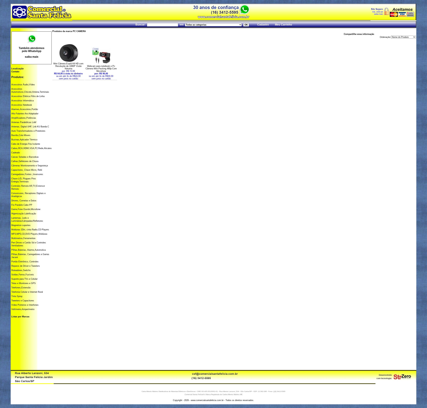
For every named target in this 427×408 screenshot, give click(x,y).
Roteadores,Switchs (21, 270)
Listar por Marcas (20, 316)
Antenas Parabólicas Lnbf (23, 122)
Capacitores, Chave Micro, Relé (26, 170)
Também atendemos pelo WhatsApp (31, 49)
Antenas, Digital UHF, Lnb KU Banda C (30, 126)
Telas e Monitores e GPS (23, 283)
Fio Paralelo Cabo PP (21, 205)
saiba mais (31, 56)
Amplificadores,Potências (23, 118)
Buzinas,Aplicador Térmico (24, 139)
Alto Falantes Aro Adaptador (24, 113)
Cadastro (263, 24)
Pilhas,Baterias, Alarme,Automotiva (28, 250)
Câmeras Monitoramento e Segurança (29, 165)
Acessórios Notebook (21, 105)
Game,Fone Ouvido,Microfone (25, 209)
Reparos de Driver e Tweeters (25, 266)
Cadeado (15, 152)
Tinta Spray (17, 296)
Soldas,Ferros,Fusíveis (22, 274)
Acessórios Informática (22, 100)
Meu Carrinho (283, 24)
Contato (15, 71)
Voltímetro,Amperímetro (22, 309)
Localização (17, 68)
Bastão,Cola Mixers (20, 135)
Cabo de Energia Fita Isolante (25, 144)
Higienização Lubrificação (23, 213)
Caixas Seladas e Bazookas (25, 157)
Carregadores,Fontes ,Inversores (27, 174)
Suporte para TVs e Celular (24, 279)
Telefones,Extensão (21, 287)
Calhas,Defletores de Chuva (24, 161)
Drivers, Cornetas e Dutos (23, 200)
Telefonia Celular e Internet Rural (27, 292)
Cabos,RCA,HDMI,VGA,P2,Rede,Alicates (31, 148)
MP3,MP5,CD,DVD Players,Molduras (29, 234)
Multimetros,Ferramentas (23, 238)
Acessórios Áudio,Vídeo (23, 84)
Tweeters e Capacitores (22, 300)
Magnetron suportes (21, 225)
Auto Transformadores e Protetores (28, 131)
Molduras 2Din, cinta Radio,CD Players (30, 229)
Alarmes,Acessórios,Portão (24, 109)
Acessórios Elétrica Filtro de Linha (28, 96)
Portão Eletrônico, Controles (25, 261)
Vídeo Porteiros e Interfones (25, 305)
